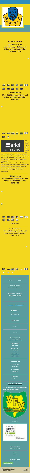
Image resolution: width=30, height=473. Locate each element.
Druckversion (6, 469)
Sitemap (13, 469)
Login (27, 469)
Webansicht (25, 470)
